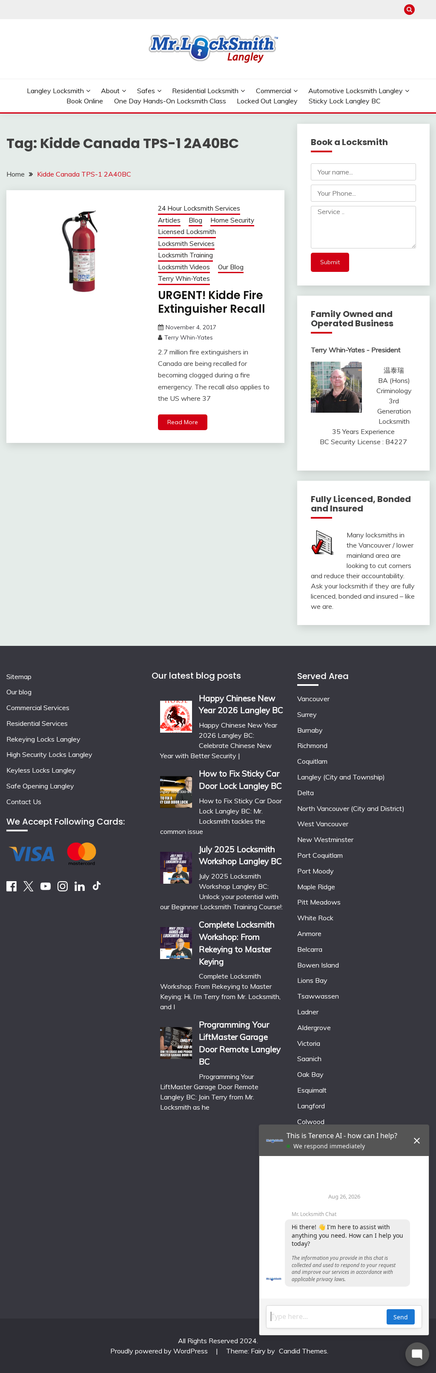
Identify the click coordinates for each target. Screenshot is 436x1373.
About (110, 90)
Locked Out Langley (267, 101)
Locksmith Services (186, 244)
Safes (146, 90)
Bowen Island (318, 965)
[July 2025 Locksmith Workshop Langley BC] (176, 864)
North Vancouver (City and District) (350, 808)
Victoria (308, 1043)
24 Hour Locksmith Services (199, 208)
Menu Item (424, 9)
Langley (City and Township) (341, 777)
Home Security (232, 220)
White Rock (315, 917)
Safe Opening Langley (40, 786)
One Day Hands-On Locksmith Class (170, 101)
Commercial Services (37, 707)
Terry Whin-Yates (184, 278)
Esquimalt (312, 1090)
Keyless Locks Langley (41, 770)
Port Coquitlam (320, 855)
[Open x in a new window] (28, 889)
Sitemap (19, 676)
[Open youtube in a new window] (45, 889)
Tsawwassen (318, 996)
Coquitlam (312, 761)
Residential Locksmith (205, 90)
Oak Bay (310, 1074)
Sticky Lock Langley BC (345, 101)
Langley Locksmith (55, 90)
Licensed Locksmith (187, 232)
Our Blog (231, 267)
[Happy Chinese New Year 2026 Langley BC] (176, 713)
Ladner (307, 1012)
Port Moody (315, 871)
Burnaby (310, 730)
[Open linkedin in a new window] (80, 889)
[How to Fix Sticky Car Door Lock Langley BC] (176, 789)
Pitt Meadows (319, 902)
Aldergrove (314, 1027)
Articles (169, 220)
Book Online (84, 101)
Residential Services (37, 723)
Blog (195, 220)
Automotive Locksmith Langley (355, 90)
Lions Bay (312, 980)
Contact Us (23, 801)
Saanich (309, 1058)
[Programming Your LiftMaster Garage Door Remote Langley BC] (176, 1040)
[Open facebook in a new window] (11, 889)
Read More (182, 422)
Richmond (312, 745)
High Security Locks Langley (49, 754)
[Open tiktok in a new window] (97, 889)
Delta (305, 792)
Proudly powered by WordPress (159, 1351)
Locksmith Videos (184, 267)
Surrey (307, 714)
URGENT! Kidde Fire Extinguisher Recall (211, 302)
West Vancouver (322, 823)
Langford (311, 1106)
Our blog (19, 692)
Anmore (309, 933)
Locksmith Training (185, 255)
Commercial (273, 90)
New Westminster (325, 839)
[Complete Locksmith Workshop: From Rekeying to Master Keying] (176, 940)
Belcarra (309, 949)
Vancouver (313, 698)
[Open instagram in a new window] (62, 889)
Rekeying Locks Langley (43, 739)
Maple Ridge (316, 886)
